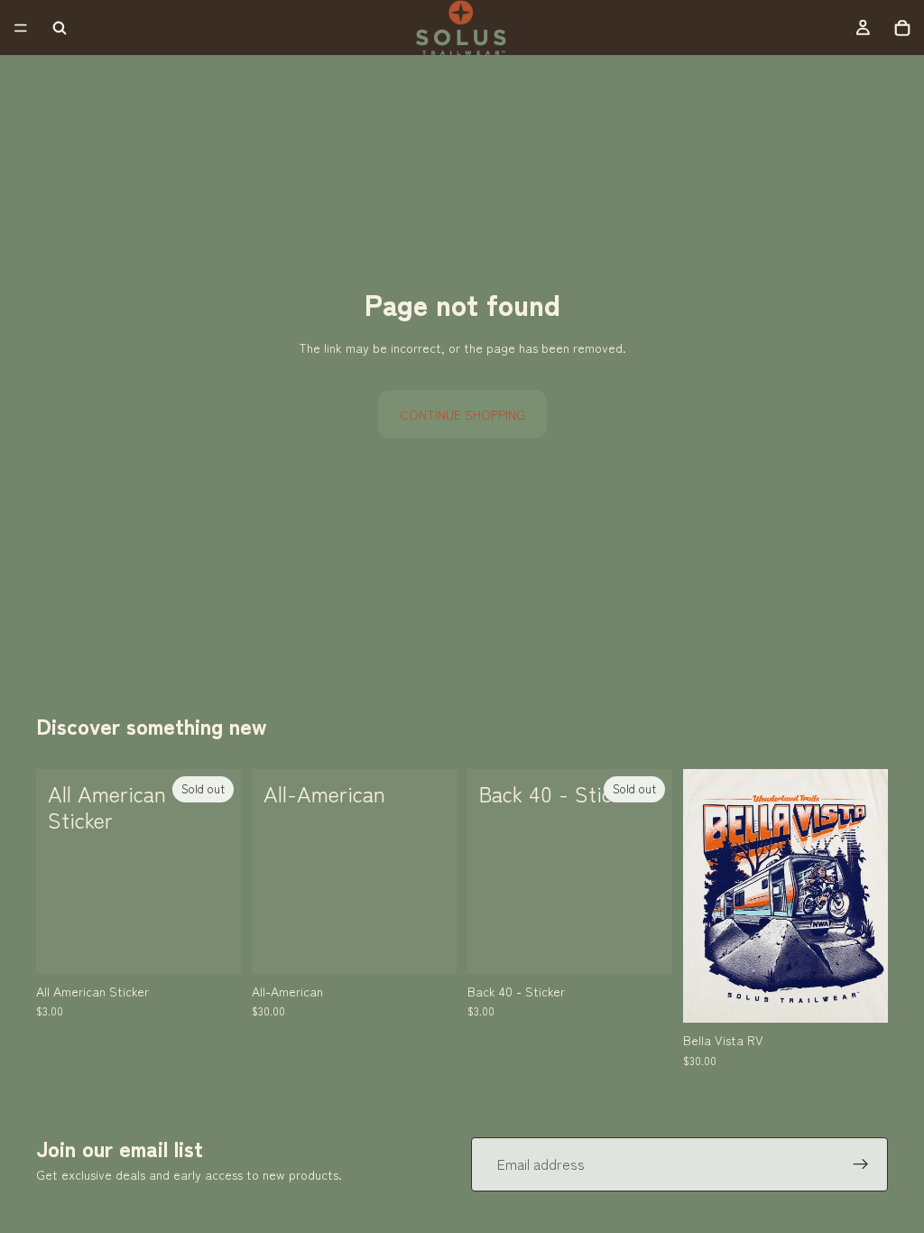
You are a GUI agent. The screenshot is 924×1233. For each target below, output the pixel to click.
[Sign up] (861, 1164)
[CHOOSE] (428, 946)
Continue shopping (462, 414)
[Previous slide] (703, 896)
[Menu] (21, 28)
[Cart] (902, 28)
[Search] (59, 28)
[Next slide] (868, 896)
